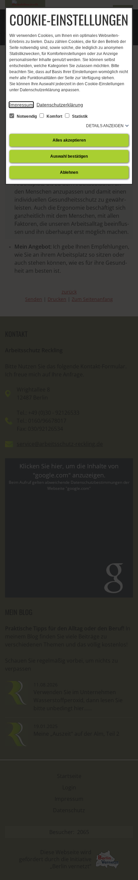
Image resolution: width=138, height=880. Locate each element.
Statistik (79, 116)
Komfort (54, 116)
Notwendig (27, 116)
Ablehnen (69, 172)
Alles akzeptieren (69, 140)
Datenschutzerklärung (60, 104)
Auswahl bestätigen (69, 156)
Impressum (21, 104)
